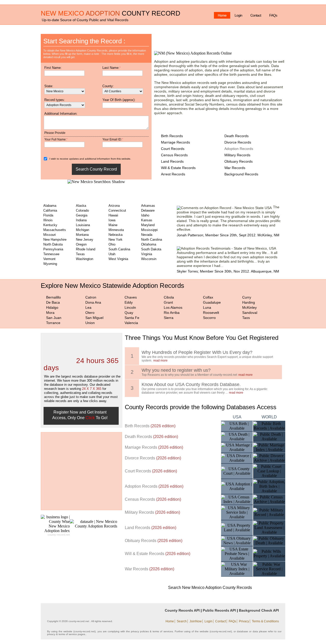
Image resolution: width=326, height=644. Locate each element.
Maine (112, 225)
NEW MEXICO (62, 13)
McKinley (249, 307)
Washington (84, 259)
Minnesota (116, 230)
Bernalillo (53, 297)
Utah (111, 254)
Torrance (53, 323)
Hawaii (113, 215)
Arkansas (148, 206)
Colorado (82, 210)
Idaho (145, 215)
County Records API (182, 610)
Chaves (131, 297)
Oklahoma (148, 244)
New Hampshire (54, 239)
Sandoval (249, 313)
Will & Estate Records (178, 168)
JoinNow (195, 621)
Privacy (244, 621)
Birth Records (172, 136)
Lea (88, 307)
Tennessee (51, 254)
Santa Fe (132, 318)
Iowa (111, 220)
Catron (90, 297)
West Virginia (118, 259)
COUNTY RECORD (151, 13)
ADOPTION (103, 13)
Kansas (146, 220)
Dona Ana (93, 302)
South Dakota (151, 249)
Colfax (208, 297)
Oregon (81, 244)
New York (115, 239)
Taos (246, 318)
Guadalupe (212, 302)
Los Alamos (173, 307)
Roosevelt (211, 313)
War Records (234, 168)
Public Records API (219, 610)
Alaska (81, 206)
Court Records (172, 149)
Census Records (174, 155)
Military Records (237, 155)
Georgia (81, 215)
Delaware (148, 210)
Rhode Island (85, 249)
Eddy (129, 302)
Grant (168, 302)
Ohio (111, 244)
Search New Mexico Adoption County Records (210, 587)
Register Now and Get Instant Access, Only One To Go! (79, 415)
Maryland (148, 225)
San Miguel (94, 318)
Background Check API (259, 610)
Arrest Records (173, 174)
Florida (48, 215)
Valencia (131, 323)
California (50, 210)
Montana (82, 235)
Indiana (81, 220)
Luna (207, 307)
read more (160, 360)
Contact (255, 15)
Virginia (146, 254)
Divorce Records (237, 142)
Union (90, 323)
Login (238, 15)
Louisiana (83, 225)
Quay (129, 313)
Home (222, 15)
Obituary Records (238, 161)
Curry (246, 297)
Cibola (169, 297)
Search (182, 621)
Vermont (49, 259)
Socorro (209, 318)
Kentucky (50, 225)
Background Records (241, 174)
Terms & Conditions (265, 621)
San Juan (53, 318)
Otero (89, 313)
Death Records (236, 136)
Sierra (168, 318)
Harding (248, 302)
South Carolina (119, 249)
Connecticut (117, 210)
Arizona (114, 206)
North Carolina (151, 239)
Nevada (146, 235)
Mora (50, 313)
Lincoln (130, 307)
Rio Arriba (172, 313)
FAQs (273, 15)
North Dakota (53, 244)
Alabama (49, 206)
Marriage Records (175, 142)
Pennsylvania (53, 249)
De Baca (53, 302)
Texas (80, 254)
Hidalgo (52, 307)
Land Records (172, 161)
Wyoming (50, 264)
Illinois (48, 220)
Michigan (82, 230)
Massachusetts (54, 230)
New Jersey (84, 239)
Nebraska (115, 235)
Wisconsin (148, 259)
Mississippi (149, 230)
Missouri (49, 235)
